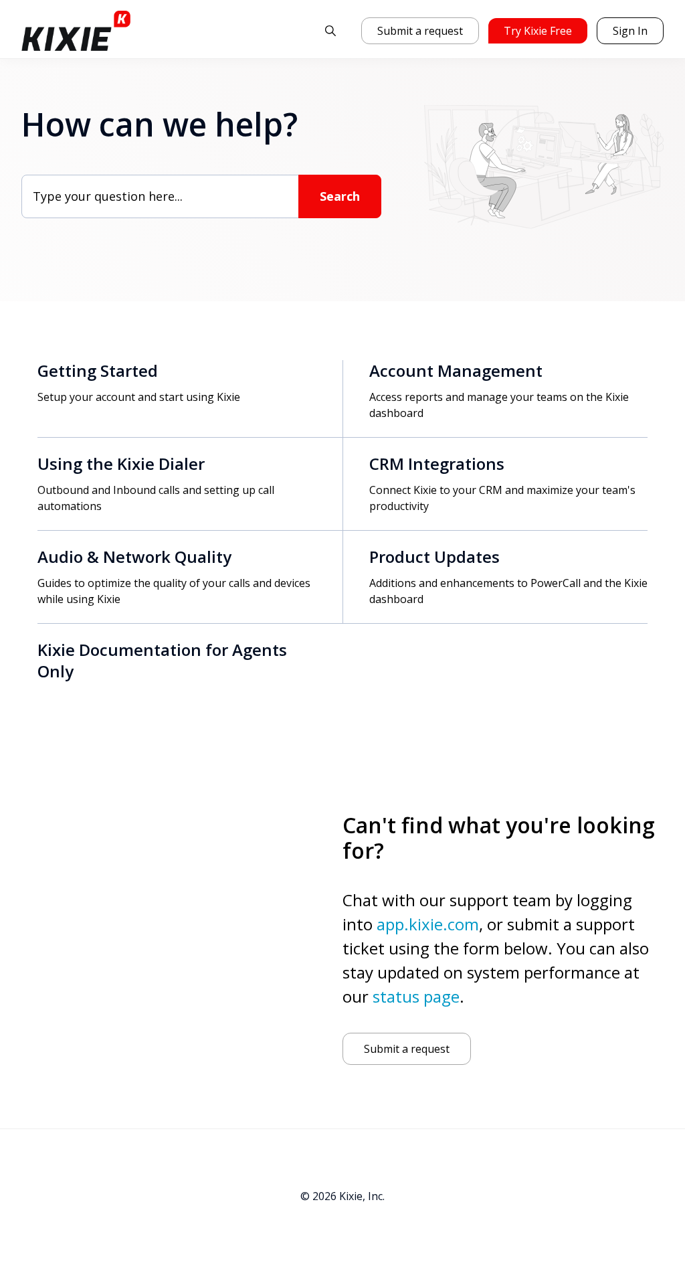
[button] (330, 30)
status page (416, 996)
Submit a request (420, 30)
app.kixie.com (428, 924)
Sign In (630, 30)
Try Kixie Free (538, 30)
